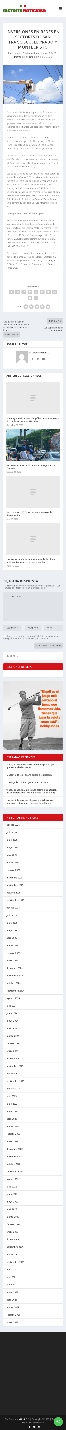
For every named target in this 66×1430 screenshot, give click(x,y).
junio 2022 (11, 1194)
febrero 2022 (13, 1224)
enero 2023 (12, 1141)
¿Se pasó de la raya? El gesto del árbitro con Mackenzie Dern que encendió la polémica (30, 801)
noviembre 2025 (14, 885)
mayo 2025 (12, 930)
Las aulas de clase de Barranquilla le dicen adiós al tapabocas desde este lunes (30, 560)
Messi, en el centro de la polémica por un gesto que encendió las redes (31, 766)
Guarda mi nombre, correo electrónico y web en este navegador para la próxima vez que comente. (31, 637)
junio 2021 (11, 1284)
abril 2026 (11, 854)
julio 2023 (11, 1096)
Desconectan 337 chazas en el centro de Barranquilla (29, 513)
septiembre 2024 (15, 990)
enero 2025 (12, 960)
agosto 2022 (13, 1179)
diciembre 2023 (14, 1058)
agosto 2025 (13, 907)
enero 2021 (12, 1322)
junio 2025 (11, 922)
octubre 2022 (13, 1164)
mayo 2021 (12, 1292)
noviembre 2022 (14, 1156)
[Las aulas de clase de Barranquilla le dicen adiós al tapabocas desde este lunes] (33, 539)
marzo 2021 (12, 1307)
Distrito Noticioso (31, 53)
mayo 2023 (12, 1111)
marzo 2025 (12, 945)
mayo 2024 (12, 1020)
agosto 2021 (13, 1269)
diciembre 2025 (14, 877)
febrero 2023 (13, 1133)
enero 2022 (12, 1231)
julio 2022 (11, 1186)
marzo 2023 (12, 1126)
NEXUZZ (23, 1419)
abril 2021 (11, 1299)
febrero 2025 (13, 953)
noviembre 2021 (14, 1246)
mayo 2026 (12, 847)
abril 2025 (11, 937)
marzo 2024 (12, 1035)
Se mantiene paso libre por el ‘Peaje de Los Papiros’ (30, 467)
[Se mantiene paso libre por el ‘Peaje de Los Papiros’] (33, 445)
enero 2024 (12, 1050)
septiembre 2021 (15, 1262)
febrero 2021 (13, 1314)
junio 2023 (11, 1103)
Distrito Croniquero (23, 56)
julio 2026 (11, 832)
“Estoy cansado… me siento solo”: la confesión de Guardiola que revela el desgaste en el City (31, 791)
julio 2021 (11, 1277)
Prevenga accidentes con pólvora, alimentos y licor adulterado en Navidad (32, 420)
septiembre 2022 (15, 1171)
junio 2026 (11, 839)
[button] (58, 1421)
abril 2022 (11, 1209)
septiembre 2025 (15, 900)
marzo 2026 (12, 862)
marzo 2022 (12, 1216)
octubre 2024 (13, 983)
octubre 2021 (13, 1254)
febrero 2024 (13, 1043)
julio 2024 (11, 1005)
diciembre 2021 (14, 1239)
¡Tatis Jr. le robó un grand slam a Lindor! (28, 782)
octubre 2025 (13, 892)
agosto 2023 (13, 1088)
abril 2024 (11, 1028)
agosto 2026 (13, 824)
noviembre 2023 (14, 1066)
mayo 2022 (12, 1201)
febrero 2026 (13, 870)
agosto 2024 (13, 998)
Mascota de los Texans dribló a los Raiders (29, 774)
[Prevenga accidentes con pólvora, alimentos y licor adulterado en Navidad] (33, 398)
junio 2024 (11, 1013)
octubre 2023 (13, 1073)
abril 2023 (11, 1118)
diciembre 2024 (14, 968)
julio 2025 (11, 915)
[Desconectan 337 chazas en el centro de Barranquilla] (33, 492)
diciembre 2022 (14, 1148)
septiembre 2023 (15, 1081)
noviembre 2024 (14, 975)
